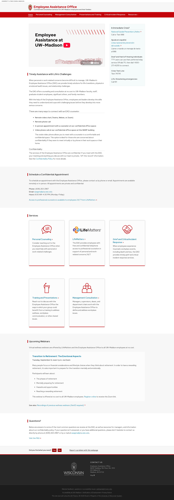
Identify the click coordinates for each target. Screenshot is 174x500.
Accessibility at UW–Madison (71, 492)
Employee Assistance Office (55, 7)
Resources (132, 15)
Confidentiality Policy (44, 159)
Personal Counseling (44, 15)
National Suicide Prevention (125, 32)
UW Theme (74, 496)
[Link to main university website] (74, 476)
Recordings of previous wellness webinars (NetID (60, 405)
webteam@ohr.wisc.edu (104, 489)
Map (91, 475)
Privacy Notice (107, 492)
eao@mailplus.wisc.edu (43, 192)
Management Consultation (65, 15)
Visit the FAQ (34, 438)
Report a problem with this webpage (84, 450)
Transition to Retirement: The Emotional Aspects (56, 356)
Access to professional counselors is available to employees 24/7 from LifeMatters (62, 200)
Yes (54, 450)
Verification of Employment (92, 492)
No (60, 450)
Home (30, 15)
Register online (90, 396)
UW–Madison (13, 1)
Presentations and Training (90, 15)
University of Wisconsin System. (111, 496)
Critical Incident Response (114, 15)
